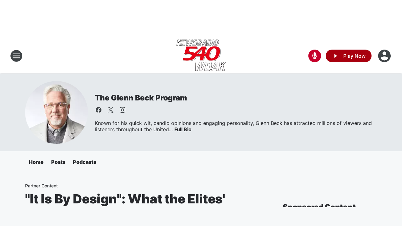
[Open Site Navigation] (16, 56)
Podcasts (84, 162)
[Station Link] (201, 56)
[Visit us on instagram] (122, 110)
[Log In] (385, 56)
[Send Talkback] (314, 56)
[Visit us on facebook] (98, 110)
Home (36, 162)
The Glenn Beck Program (141, 97)
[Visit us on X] (110, 110)
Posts (58, 162)
